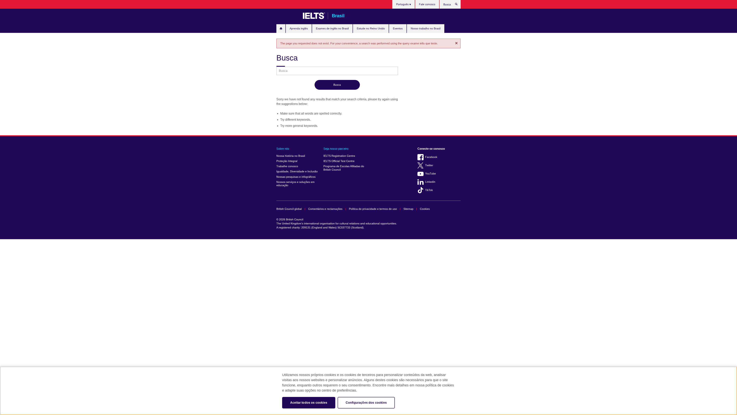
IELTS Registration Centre (339, 155)
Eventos (398, 28)
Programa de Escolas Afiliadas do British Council (343, 168)
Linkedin (430, 181)
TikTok (429, 190)
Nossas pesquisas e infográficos (296, 176)
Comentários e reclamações (325, 209)
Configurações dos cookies (366, 402)
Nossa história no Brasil (290, 155)
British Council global (289, 209)
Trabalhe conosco (287, 166)
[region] (368, 391)
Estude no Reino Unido (371, 28)
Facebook (431, 157)
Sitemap (408, 209)
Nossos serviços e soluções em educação (295, 184)
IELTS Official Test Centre (338, 161)
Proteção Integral (286, 161)
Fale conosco (427, 4)
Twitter (429, 165)
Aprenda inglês (299, 28)
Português (402, 4)
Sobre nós (282, 148)
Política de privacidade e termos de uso (373, 209)
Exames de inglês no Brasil (332, 28)
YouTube (430, 173)
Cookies (425, 209)
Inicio (280, 28)
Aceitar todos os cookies (308, 402)
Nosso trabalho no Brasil (425, 28)
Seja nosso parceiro (335, 148)
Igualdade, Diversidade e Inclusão (297, 171)
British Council (287, 15)
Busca (458, 5)
